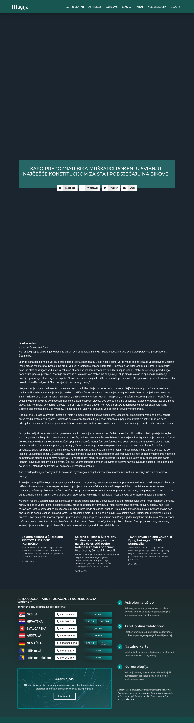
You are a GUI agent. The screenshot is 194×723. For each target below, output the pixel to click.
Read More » (28, 561)
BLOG (174, 6)
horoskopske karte (125, 699)
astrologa (160, 689)
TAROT (139, 6)
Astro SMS (112, 6)
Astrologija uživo (139, 602)
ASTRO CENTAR (75, 6)
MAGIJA (126, 6)
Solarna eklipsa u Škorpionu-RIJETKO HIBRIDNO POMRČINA (43, 540)
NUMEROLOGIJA (157, 6)
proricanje (158, 692)
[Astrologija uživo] (119, 602)
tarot (149, 692)
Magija (20, 7)
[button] (67, 188)
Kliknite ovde (64, 696)
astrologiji (136, 689)
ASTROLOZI (95, 6)
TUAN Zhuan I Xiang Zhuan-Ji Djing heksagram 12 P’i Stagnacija (150, 540)
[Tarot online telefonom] (119, 626)
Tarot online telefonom (144, 626)
